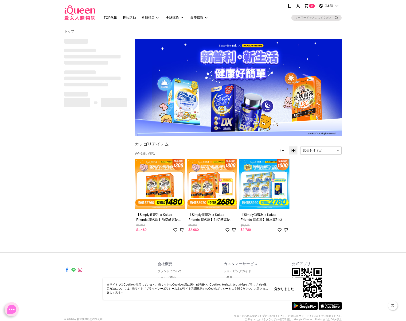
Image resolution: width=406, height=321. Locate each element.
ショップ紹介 (166, 277)
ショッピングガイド (237, 271)
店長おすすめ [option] (313, 150)
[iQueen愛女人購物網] (79, 12)
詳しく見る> (114, 292)
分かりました (284, 289)
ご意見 (228, 277)
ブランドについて (169, 271)
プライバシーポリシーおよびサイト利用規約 (174, 288)
